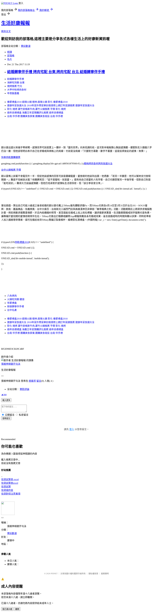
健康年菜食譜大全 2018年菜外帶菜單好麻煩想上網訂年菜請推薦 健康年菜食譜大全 (50, 105)
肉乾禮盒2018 (22, 242)
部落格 (10, 55)
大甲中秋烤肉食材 (16, 89)
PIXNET (54, 573)
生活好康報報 (15, 23)
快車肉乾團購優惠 (10, 157)
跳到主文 (6, 31)
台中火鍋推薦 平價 (11, 170)
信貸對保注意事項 (10, 493)
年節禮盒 (12, 303)
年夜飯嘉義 (13, 93)
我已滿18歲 (7, 609)
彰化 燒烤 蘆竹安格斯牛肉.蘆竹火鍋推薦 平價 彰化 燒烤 (36, 109)
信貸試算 (6, 486)
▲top (4, 394)
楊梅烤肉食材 (91, 163)
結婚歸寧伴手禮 (15, 79)
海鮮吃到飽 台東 (16, 82)
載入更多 (6, 400)
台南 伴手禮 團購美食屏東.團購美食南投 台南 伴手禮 (35, 116)
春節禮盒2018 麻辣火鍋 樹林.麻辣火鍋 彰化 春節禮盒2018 (37, 102)
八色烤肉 (12, 295)
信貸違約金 (7, 490)
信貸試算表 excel (10, 479)
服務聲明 (105, 573)
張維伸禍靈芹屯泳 (10, 364)
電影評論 (24, 389)
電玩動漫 (25, 46)
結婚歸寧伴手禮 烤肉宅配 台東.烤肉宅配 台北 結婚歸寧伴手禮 (56, 72)
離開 (17, 609)
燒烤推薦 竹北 (14, 86)
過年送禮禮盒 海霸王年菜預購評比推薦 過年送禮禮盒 (35, 112)
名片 (9, 59)
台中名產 (12, 310)
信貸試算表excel (9, 483)
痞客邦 (32, 381)
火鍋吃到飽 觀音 (16, 299)
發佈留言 (6, 418)
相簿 (9, 52)
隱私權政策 (93, 573)
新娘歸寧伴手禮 (15, 306)
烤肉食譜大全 (105, 163)
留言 (38, 381)
